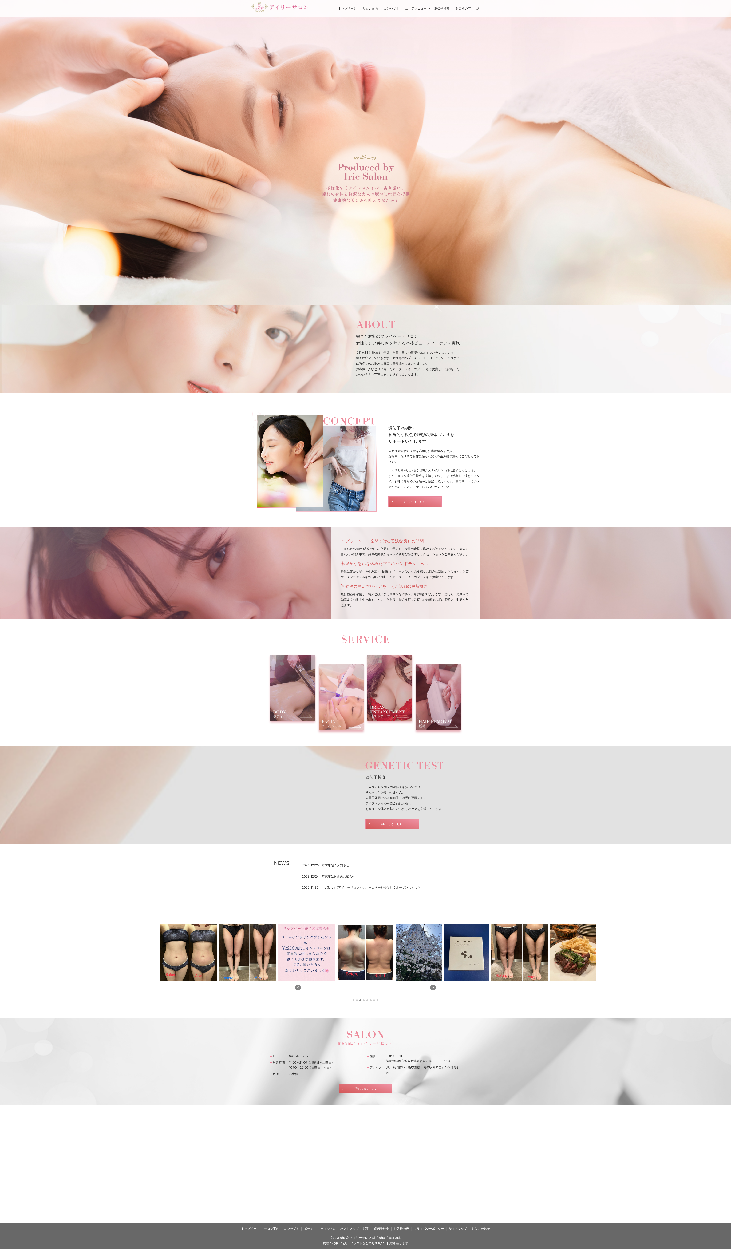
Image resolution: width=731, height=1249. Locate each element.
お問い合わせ (481, 1237)
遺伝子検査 (441, 8)
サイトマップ (458, 1237)
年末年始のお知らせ (335, 865)
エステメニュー (416, 8)
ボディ (308, 1237)
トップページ (347, 8)
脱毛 (366, 1237)
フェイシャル (327, 1237)
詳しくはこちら (415, 502)
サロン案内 (370, 8)
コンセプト (391, 8)
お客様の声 (463, 8)
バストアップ (349, 1237)
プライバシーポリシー (429, 1237)
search (477, 8)
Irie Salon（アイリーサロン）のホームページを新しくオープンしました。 (372, 887)
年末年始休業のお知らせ (338, 876)
